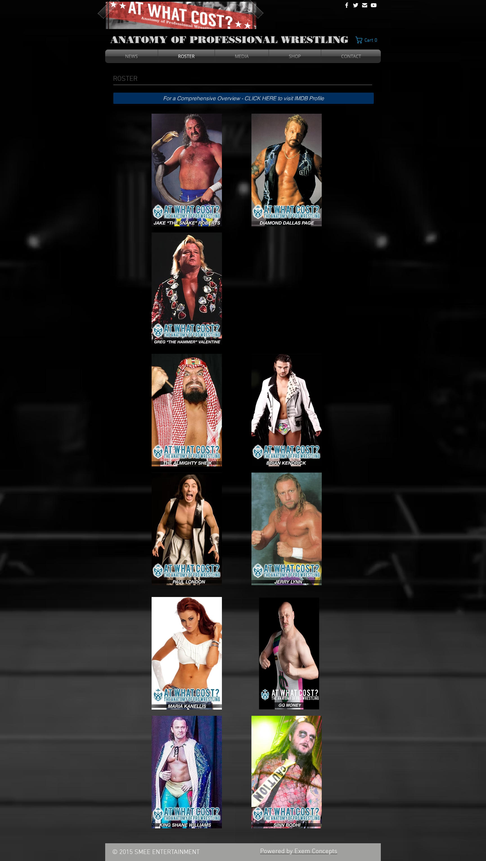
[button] (368, 40)
